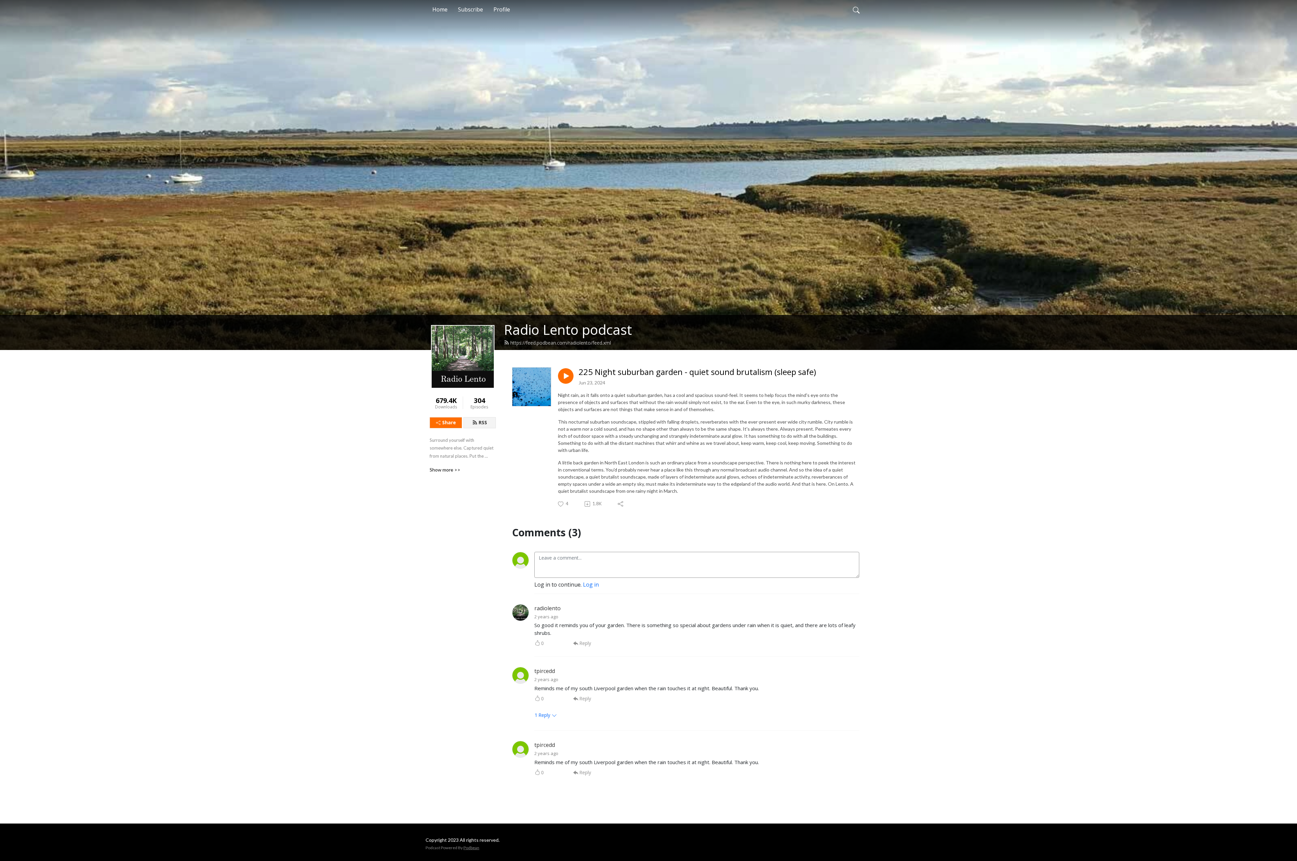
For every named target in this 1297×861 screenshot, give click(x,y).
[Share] (621, 504)
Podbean (471, 847)
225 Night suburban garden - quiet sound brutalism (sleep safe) (697, 372)
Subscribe (470, 9)
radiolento (547, 608)
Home (440, 9)
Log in (591, 584)
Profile (501, 9)
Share (449, 422)
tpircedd (544, 671)
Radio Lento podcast (568, 329)
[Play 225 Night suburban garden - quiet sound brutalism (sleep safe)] (566, 376)
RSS (483, 422)
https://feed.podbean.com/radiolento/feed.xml (560, 343)
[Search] (856, 9)
